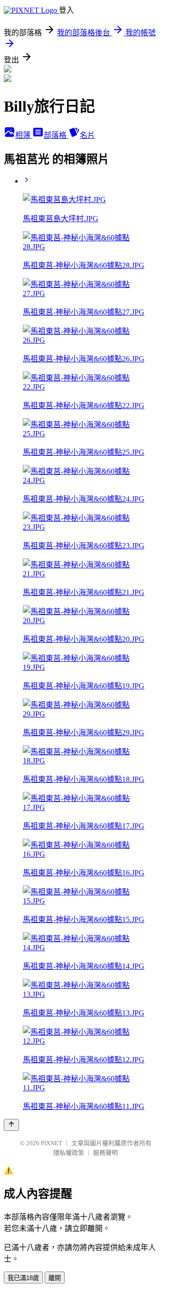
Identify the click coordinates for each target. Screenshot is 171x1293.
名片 (87, 135)
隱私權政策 (68, 1152)
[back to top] (11, 1125)
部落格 (56, 135)
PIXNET (51, 1143)
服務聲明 (105, 1152)
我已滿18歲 (23, 1278)
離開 (54, 1278)
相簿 (23, 135)
